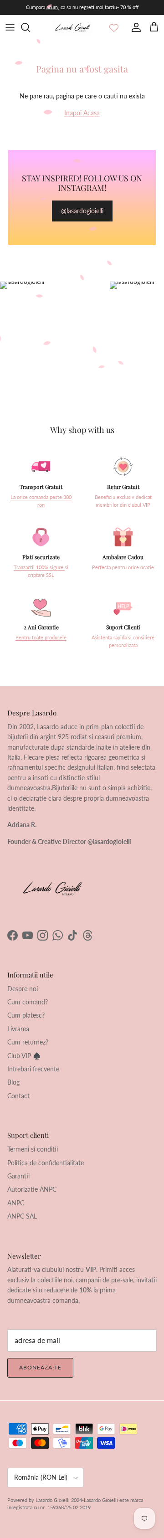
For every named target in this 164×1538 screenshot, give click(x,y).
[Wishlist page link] (113, 27)
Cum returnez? (27, 1042)
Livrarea (18, 1029)
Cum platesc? (26, 1015)
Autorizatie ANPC (31, 1189)
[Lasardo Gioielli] (72, 28)
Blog (13, 1082)
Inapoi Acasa (82, 113)
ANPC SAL (22, 1216)
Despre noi (22, 989)
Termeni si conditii (32, 1149)
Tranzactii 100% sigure (39, 567)
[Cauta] (30, 27)
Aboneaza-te (40, 1367)
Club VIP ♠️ (24, 1056)
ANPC (15, 1203)
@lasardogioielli (82, 211)
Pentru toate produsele (41, 637)
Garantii (18, 1176)
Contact (18, 1096)
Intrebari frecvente (33, 1069)
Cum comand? (27, 1002)
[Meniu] (10, 27)
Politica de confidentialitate (45, 1163)
